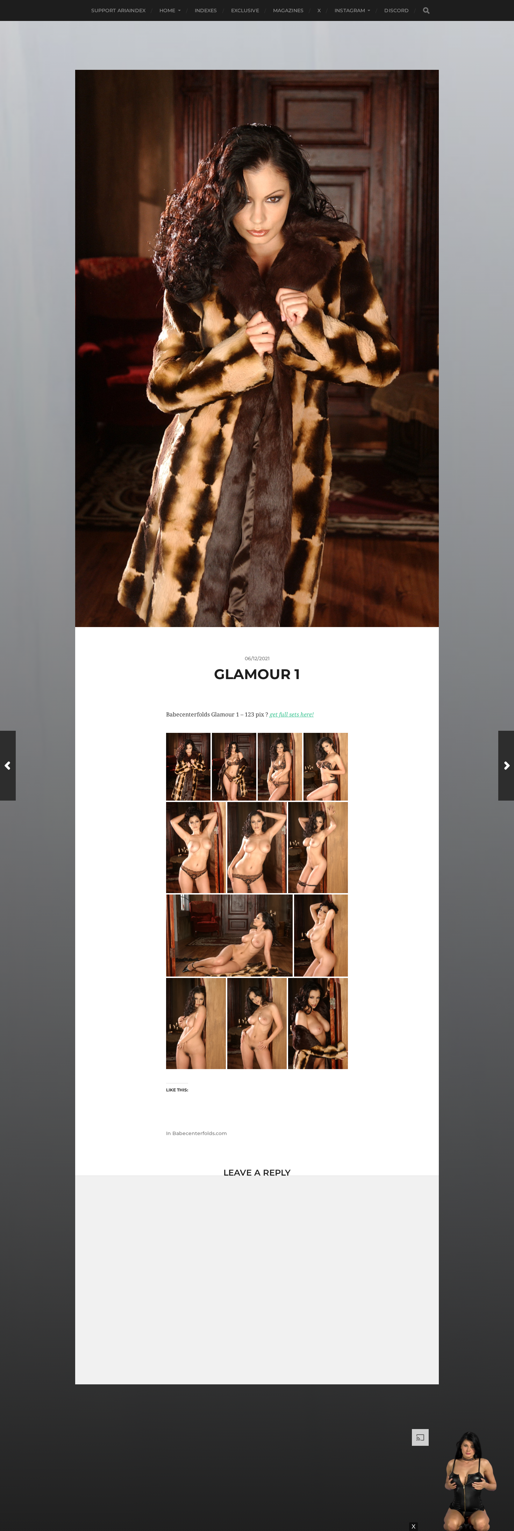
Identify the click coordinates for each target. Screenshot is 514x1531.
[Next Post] (506, 766)
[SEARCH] (426, 10)
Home (167, 10)
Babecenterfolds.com (199, 1133)
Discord (396, 10)
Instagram (350, 10)
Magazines (288, 10)
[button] (188, 767)
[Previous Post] (8, 766)
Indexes (206, 10)
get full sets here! (292, 714)
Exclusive (245, 10)
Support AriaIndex (118, 10)
